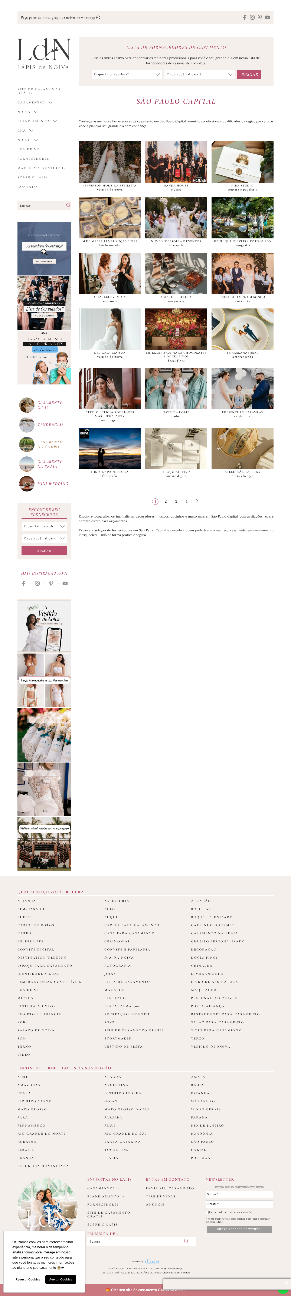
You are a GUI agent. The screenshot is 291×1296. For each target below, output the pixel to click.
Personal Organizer (214, 998)
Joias (110, 974)
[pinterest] (259, 17)
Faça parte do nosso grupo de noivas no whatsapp (58, 17)
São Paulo (202, 1142)
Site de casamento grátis (108, 1214)
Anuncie (155, 1204)
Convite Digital (36, 949)
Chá (21, 130)
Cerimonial (117, 941)
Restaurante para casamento (225, 1014)
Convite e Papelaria (127, 949)
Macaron (114, 990)
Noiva (24, 112)
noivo (24, 140)
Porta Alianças (209, 1006)
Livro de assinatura (214, 982)
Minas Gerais (206, 1109)
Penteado (115, 998)
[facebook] (245, 17)
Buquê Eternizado (212, 917)
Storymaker (118, 1038)
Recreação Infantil (127, 1014)
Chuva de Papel (171, 1272)
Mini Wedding (52, 483)
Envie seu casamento (170, 1188)
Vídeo (23, 1055)
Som (21, 1038)
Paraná (199, 1117)
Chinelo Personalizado (218, 941)
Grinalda (202, 966)
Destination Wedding (42, 957)
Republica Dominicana (43, 1166)
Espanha (200, 1093)
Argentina (116, 1085)
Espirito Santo (34, 1101)
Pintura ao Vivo (36, 1006)
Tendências (50, 424)
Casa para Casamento (129, 933)
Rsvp (109, 1022)
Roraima (27, 1142)
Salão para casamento (217, 1022)
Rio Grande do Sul (125, 1133)
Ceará (24, 1093)
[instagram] (252, 17)
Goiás (110, 1101)
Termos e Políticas (113, 1272)
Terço (198, 1038)
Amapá (198, 1077)
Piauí (110, 1125)
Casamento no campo (50, 444)
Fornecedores (33, 159)
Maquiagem (204, 990)
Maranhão (203, 1101)
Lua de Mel (29, 149)
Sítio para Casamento (216, 1030)
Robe (22, 1022)
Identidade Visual (38, 974)
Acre (22, 1077)
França (25, 1158)
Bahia (197, 1085)
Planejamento (33, 121)
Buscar (44, 551)
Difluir (186, 1272)
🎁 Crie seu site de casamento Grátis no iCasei (146, 1289)
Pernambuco (31, 1125)
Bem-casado (31, 909)
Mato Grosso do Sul (127, 1109)
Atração (201, 901)
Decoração (204, 949)
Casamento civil (50, 405)
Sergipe (25, 1150)
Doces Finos (204, 957)
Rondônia (202, 1133)
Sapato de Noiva (36, 1030)
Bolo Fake (202, 909)
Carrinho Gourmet (213, 925)
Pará (22, 1117)
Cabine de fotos (36, 925)
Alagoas (114, 1077)
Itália (111, 1158)
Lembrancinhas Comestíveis (49, 982)
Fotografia (117, 966)
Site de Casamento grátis (39, 91)
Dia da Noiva (119, 957)
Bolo (109, 909)
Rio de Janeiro (207, 1125)
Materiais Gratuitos (41, 168)
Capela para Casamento (132, 925)
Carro (24, 933)
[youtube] (267, 17)
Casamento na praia (50, 464)
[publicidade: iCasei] (44, 357)
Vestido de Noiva (210, 1046)
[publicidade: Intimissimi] (44, 680)
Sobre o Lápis (32, 177)
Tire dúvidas (161, 1196)
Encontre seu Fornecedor (44, 512)
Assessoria (117, 901)
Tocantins (116, 1150)
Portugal (202, 1158)
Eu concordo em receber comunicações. (231, 1212)
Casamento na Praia (214, 933)
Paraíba (113, 1117)
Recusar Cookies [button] (28, 1279)
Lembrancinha (207, 974)
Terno (24, 1046)
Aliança (26, 901)
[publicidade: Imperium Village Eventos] (44, 844)
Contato (27, 187)
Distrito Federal (124, 1093)
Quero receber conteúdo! (239, 1229)
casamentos (31, 102)
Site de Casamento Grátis (134, 1030)
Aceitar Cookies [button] (60, 1279)
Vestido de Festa (123, 1046)
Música (25, 998)
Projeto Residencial (40, 1014)
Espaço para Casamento (44, 966)
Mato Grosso (32, 1109)
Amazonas (29, 1085)
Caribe (198, 1150)
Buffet (25, 917)
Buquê (111, 917)
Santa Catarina (122, 1142)
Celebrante (30, 941)
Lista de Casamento (127, 982)
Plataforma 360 (122, 1006)
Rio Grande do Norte (41, 1133)
